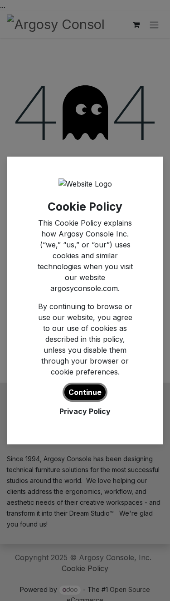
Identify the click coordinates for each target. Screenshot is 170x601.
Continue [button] (85, 392)
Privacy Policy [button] (85, 411)
